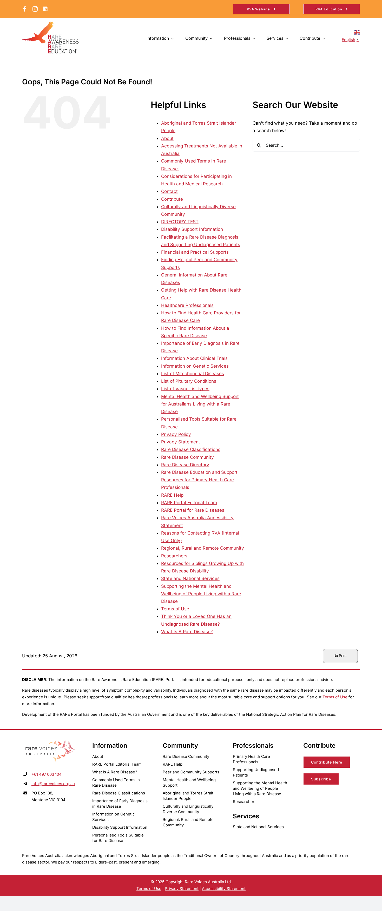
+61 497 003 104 (46, 774)
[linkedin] (45, 9)
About (167, 138)
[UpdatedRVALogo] (50, 741)
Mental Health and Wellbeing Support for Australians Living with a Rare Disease (200, 404)
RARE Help (172, 495)
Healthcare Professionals (187, 305)
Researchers (174, 555)
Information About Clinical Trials (194, 358)
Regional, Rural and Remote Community (202, 548)
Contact (169, 191)
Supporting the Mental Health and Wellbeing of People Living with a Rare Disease (201, 594)
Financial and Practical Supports (195, 252)
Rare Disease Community (187, 457)
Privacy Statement (181, 441)
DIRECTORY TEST (180, 221)
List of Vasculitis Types (185, 388)
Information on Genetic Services (195, 366)
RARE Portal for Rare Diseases (192, 510)
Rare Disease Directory (185, 464)
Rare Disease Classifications (190, 449)
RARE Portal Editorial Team (189, 502)
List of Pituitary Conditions (188, 381)
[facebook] (24, 9)
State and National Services (190, 578)
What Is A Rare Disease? (187, 631)
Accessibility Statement (224, 888)
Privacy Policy (176, 434)
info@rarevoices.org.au (53, 783)
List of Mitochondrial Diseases (192, 373)
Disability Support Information (192, 229)
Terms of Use (175, 608)
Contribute (172, 199)
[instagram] (35, 9)
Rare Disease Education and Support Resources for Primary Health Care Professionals (199, 480)
